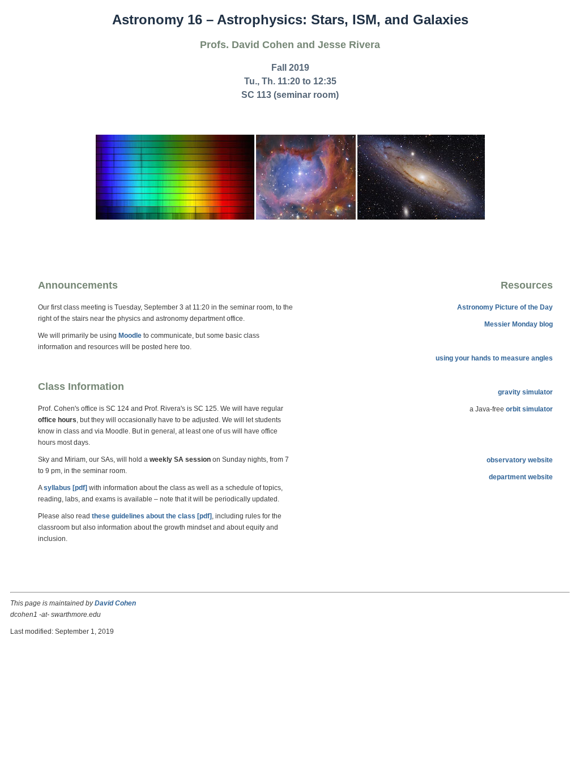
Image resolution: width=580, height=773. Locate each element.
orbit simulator (529, 409)
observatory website (520, 460)
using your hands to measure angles (494, 358)
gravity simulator (525, 392)
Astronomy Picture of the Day (505, 307)
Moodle (130, 336)
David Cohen (115, 603)
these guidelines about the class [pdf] (152, 516)
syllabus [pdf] (65, 488)
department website (521, 477)
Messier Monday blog (518, 324)
